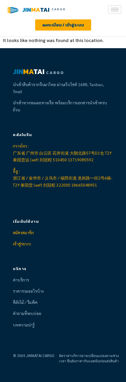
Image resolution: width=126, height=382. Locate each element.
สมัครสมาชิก (23, 232)
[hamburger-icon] (114, 9)
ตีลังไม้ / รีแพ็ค (25, 302)
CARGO (59, 9)
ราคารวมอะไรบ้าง (28, 291)
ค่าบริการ (21, 279)
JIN (26, 9)
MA (35, 9)
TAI (45, 9)
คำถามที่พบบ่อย (27, 313)
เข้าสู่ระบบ (22, 243)
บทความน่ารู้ (24, 324)
